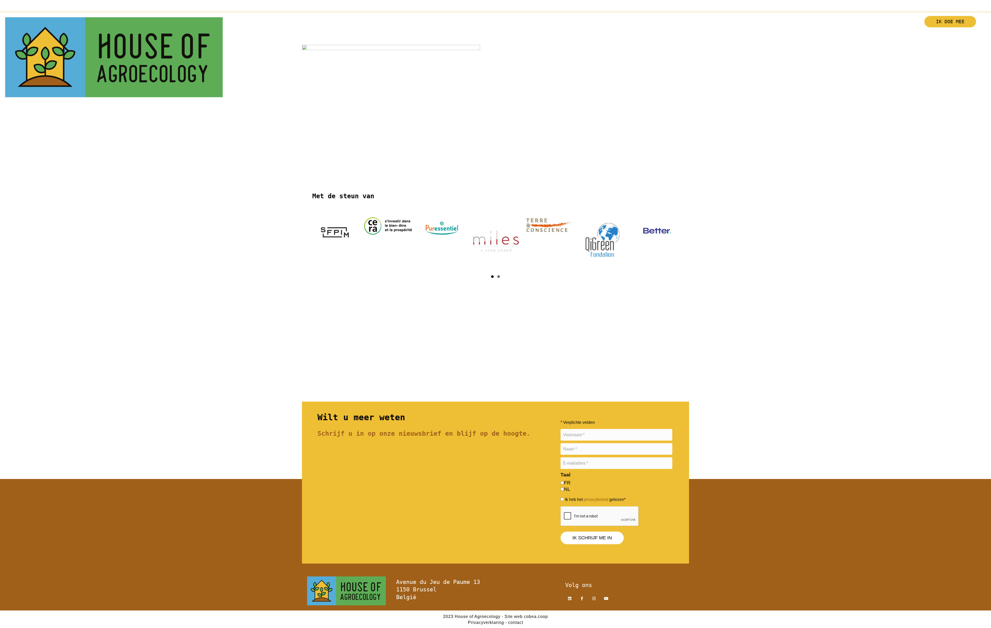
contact (515, 622)
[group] (334, 242)
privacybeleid (596, 499)
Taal (565, 474)
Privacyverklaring (486, 622)
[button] (815, 35)
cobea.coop (536, 616)
